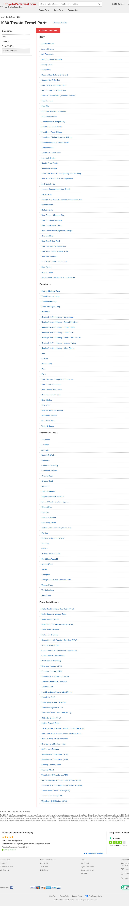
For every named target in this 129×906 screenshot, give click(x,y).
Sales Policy (53, 896)
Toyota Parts (44, 10)
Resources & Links (87, 870)
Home (2, 17)
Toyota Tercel (10, 17)
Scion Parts (58, 10)
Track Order (44, 867)
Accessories (72, 10)
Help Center (44, 870)
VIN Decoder (4, 870)
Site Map (84, 873)
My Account (44, 863)
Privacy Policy (77, 896)
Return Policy (64, 896)
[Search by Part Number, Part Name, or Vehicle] (99, 4)
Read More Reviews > (95, 853)
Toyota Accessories (87, 867)
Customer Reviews (6, 867)
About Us (3, 863)
